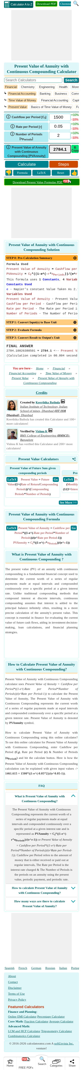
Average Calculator (61, 1021)
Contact (13, 982)
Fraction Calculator (36, 1021)
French (23, 968)
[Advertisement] (41, 35)
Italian (63, 968)
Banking (45, 93)
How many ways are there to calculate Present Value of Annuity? (39, 904)
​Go (74, 528)
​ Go (56, 479)
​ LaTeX (12, 479)
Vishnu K (41, 431)
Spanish (10, 968)
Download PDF (46, 3)
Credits (41, 393)
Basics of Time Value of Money (51, 107)
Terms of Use (16, 993)
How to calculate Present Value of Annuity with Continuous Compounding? (39, 890)
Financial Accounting (21, 93)
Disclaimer (15, 987)
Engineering (47, 87)
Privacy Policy (17, 999)
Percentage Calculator (51, 1016)
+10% (75, 114)
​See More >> (68, 502)
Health (63, 87)
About (12, 976)
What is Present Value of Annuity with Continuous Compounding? (40, 799)
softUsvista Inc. (64, 1043)
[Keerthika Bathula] (12, 409)
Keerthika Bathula (48, 402)
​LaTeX (11, 528)
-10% (75, 119)
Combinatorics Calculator (24, 1036)
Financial (11, 87)
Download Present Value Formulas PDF (38, 182)
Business (61, 93)
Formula (22, 172)
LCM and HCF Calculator (24, 1031)
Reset (60, 172)
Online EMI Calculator (22, 1016)
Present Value (17, 107)
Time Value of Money (22, 100)
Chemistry (66, 3)
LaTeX (41, 172)
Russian (50, 968)
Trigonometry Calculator (56, 1031)
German (36, 968)
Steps (63, 164)
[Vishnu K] (12, 438)
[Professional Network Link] (63, 402)
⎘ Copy (75, 149)
